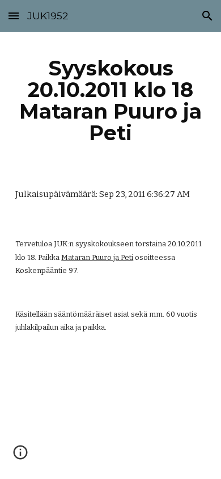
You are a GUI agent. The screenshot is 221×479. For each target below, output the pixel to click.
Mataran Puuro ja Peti (97, 257)
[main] (110, 100)
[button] (13, 15)
